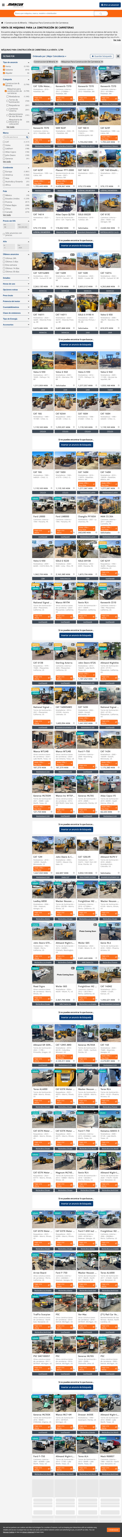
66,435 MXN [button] (106, 812)
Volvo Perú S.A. (65, 578)
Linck (88, 332)
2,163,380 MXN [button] (63, 574)
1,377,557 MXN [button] (85, 386)
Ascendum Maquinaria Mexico (88, 232)
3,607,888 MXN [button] (63, 328)
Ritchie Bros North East (110, 1190)
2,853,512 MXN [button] (85, 287)
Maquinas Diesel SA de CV (65, 232)
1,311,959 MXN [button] (40, 386)
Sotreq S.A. (43, 291)
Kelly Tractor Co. (87, 962)
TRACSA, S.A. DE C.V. (88, 146)
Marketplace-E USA (87, 683)
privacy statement (28, 1532)
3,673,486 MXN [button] (40, 328)
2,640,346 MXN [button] (108, 228)
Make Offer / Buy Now (106, 138)
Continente (8, 168)
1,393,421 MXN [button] (108, 1000)
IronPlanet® (42, 537)
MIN (5, 224)
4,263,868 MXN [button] (108, 287)
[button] (16, 56)
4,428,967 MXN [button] (63, 186)
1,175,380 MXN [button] (108, 768)
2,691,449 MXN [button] (85, 958)
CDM (43, 578)
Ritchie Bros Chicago (65, 919)
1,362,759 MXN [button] (40, 574)
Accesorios (8, 325)
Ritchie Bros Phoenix (110, 962)
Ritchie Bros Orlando (87, 1432)
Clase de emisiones (12, 313)
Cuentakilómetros (11, 307)
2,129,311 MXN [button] (63, 1061)
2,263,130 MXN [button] (40, 287)
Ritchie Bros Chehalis (65, 962)
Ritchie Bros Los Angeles (87, 919)
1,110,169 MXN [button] (40, 427)
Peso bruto (8, 296)
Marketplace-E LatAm (87, 492)
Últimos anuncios (11, 254)
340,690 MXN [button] (84, 533)
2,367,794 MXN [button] (63, 1000)
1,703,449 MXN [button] (108, 142)
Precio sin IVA (9, 221)
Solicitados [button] (83, 228)
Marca (5, 133)
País (5, 191)
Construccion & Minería (16, 22)
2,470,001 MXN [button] (108, 1061)
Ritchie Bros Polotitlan (43, 104)
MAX (19, 224)
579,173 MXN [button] (84, 186)
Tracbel (110, 390)
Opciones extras (10, 290)
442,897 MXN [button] (62, 873)
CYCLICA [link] (43, 431)
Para (19, 245)
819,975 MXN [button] (107, 328)
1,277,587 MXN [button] (85, 488)
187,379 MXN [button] (39, 768)
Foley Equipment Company (110, 1004)
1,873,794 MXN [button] (85, 574)
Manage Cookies (8, 1532)
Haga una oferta (38, 98)
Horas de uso (9, 284)
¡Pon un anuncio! (111, 5)
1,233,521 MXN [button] (63, 427)
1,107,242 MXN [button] (85, 679)
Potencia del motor (11, 301)
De (4, 245)
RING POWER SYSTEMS (88, 877)
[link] (43, 75)
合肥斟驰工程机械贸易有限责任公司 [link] (90, 190)
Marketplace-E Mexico (110, 146)
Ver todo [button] (10, 127)
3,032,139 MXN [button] (85, 873)
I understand (113, 1530)
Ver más (117, 40)
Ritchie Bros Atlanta (43, 919)
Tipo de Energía (10, 319)
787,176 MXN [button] (62, 287)
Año (5, 242)
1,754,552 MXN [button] (85, 142)
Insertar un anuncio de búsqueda (76, 245)
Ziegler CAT (65, 877)
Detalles (6, 278)
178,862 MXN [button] (62, 228)
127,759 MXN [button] (39, 812)
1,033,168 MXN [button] (108, 386)
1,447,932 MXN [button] (85, 723)
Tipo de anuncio (10, 62)
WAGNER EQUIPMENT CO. (65, 727)
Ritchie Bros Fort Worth (87, 1148)
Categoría (7, 79)
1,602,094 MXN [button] (63, 723)
